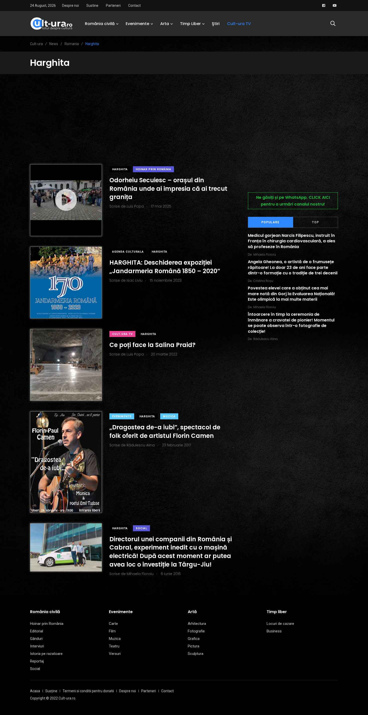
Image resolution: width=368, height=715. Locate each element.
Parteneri (113, 6)
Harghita (120, 169)
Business (274, 631)
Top (315, 222)
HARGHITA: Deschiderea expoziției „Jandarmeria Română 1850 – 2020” (164, 266)
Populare (270, 222)
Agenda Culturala (128, 251)
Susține (51, 691)
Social (141, 528)
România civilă (100, 24)
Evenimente (137, 24)
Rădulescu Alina (265, 339)
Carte (113, 623)
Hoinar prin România (153, 169)
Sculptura (195, 653)
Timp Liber (190, 24)
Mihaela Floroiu (264, 254)
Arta (164, 24)
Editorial (36, 631)
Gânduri (36, 638)
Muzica (169, 416)
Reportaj (37, 661)
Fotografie (196, 631)
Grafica (194, 638)
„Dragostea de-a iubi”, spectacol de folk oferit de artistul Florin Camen (164, 431)
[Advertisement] (184, 112)
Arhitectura (197, 623)
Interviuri (37, 646)
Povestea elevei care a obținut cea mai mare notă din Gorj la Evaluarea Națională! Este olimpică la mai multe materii (291, 293)
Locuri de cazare (280, 623)
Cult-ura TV (239, 24)
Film (112, 631)
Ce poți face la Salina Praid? (152, 345)
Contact (134, 6)
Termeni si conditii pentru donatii (88, 691)
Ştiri (216, 24)
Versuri (115, 653)
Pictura (193, 646)
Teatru (114, 646)
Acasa (35, 691)
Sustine (92, 6)
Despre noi (70, 6)
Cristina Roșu (263, 281)
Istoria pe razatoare (46, 653)
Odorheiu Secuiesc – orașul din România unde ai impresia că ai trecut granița (168, 188)
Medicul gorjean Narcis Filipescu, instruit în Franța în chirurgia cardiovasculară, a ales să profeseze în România (291, 241)
